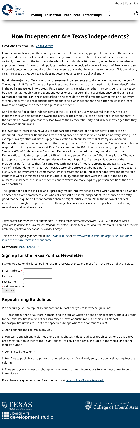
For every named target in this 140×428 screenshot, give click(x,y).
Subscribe (131, 3)
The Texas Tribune (57, 236)
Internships (92, 15)
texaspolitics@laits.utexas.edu (85, 380)
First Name (9, 276)
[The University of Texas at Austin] (17, 405)
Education (53, 15)
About (118, 3)
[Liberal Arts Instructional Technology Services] (27, 415)
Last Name (9, 281)
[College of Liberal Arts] (111, 405)
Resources (72, 15)
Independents (29, 247)
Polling (36, 15)
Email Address (12, 270)
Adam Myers (44, 46)
